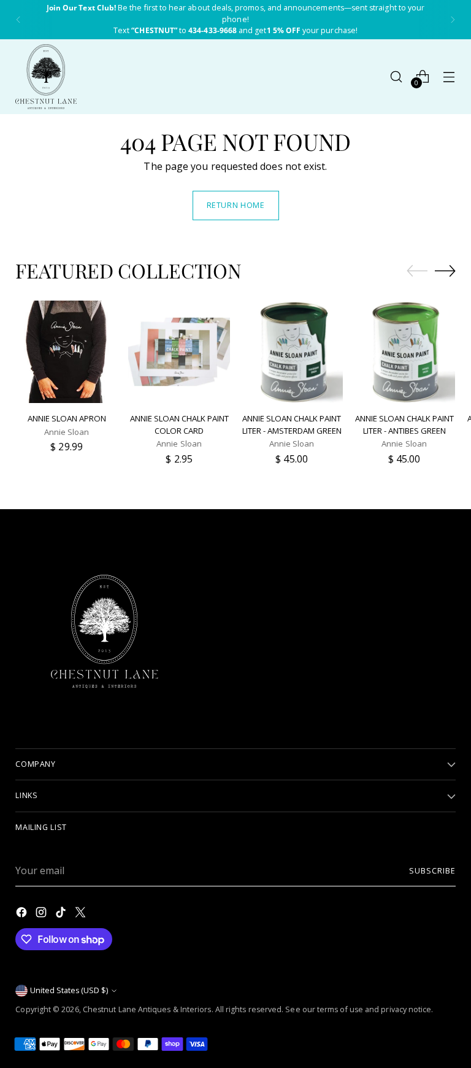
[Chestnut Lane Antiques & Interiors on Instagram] (42, 914)
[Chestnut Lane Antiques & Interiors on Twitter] (81, 914)
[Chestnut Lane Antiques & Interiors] (46, 76)
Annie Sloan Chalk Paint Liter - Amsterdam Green (292, 424)
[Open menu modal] (449, 76)
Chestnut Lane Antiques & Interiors (147, 1009)
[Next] (452, 19)
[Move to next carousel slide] (445, 270)
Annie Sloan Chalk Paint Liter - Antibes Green (404, 424)
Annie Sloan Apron (67, 418)
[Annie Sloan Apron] (66, 352)
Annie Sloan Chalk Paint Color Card (179, 424)
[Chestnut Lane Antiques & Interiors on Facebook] (22, 914)
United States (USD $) (69, 990)
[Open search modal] (396, 76)
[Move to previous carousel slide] (417, 271)
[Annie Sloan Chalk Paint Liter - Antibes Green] (404, 352)
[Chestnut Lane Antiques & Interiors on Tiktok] (62, 914)
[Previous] (18, 19)
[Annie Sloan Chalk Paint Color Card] (179, 352)
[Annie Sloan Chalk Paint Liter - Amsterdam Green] (291, 352)
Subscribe (432, 871)
